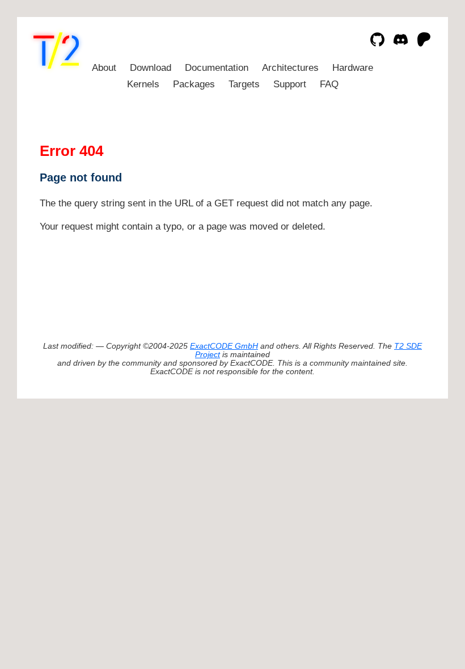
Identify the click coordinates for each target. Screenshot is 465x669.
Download (150, 67)
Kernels (143, 84)
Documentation (216, 67)
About (104, 67)
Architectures (290, 67)
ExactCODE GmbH (224, 346)
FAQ (329, 84)
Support (289, 84)
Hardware (352, 67)
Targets (244, 84)
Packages (194, 84)
